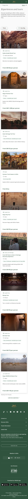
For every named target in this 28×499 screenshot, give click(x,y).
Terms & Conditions (13, 494)
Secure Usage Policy (17, 492)
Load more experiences (13, 397)
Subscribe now (14, 445)
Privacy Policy (9, 492)
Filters (4, 28)
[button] (26, 2)
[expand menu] (2, 2)
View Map (22, 28)
